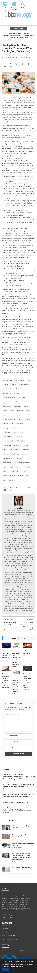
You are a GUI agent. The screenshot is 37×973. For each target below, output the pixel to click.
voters (11, 480)
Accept (5, 970)
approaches (20, 380)
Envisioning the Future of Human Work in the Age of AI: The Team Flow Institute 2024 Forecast (18, 787)
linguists (5, 423)
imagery (20, 410)
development (7, 402)
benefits (29, 380)
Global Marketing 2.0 (26, 653)
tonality (12, 475)
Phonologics (7, 445)
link (12, 423)
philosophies (21, 441)
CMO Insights (6, 55)
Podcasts (5, 929)
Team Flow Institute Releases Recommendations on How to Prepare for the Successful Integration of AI (18, 35)
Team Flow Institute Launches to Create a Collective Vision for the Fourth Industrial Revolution (17, 810)
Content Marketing (9, 397)
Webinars (5, 932)
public (5, 449)
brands (13, 384)
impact (28, 410)
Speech (5, 471)
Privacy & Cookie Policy (9, 939)
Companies (20, 389)
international (28, 415)
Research (25, 454)
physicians (17, 445)
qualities (26, 449)
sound (5, 467)
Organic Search (18, 432)
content (17, 393)
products (26, 445)
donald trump (7, 406)
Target (5, 475)
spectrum (27, 467)
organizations (7, 436)
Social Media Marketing (21, 462)
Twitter (11, 165)
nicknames (6, 432)
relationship (15, 454)
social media (7, 462)
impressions (7, 415)
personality (18, 436)
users (4, 480)
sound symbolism (15, 467)
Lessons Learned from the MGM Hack (16, 802)
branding (5, 384)
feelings (26, 406)
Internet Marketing (9, 419)
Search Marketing (8, 458)
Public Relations (15, 449)
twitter (20, 475)
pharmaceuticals (8, 441)
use (27, 475)
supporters (14, 471)
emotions (17, 406)
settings (20, 966)
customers (21, 397)
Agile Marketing (8, 380)
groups (5, 410)
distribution (18, 402)
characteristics (24, 384)
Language (28, 419)
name (24, 428)
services (19, 458)
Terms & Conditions (8, 936)
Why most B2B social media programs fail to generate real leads (5, 680)
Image (12, 410)
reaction (5, 454)
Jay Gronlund (23, 58)
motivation (16, 428)
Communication (8, 389)
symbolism (24, 471)
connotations (7, 393)
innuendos (17, 415)
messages (6, 428)
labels (20, 419)
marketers (20, 423)
